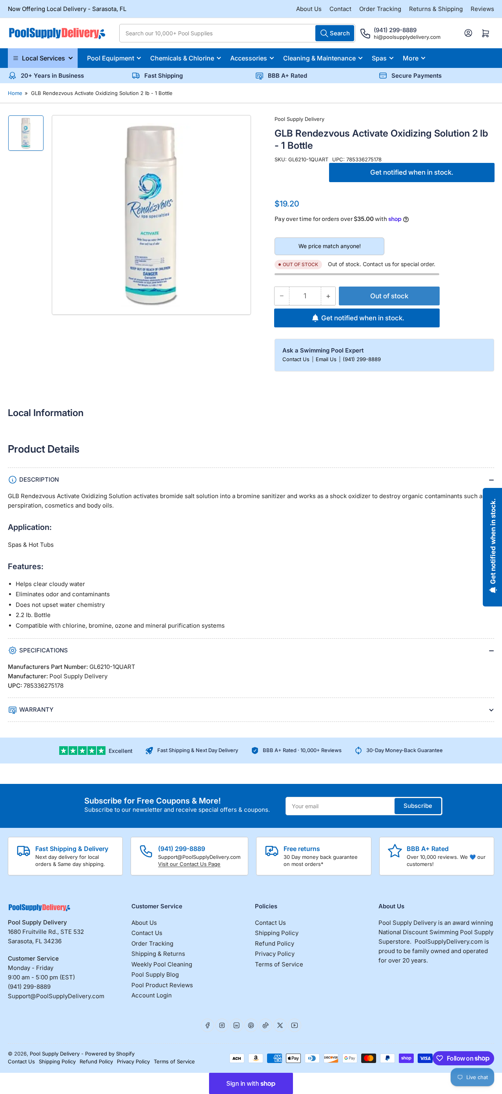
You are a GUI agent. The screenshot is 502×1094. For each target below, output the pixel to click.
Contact (340, 9)
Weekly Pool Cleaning (161, 964)
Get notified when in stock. (411, 172)
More (410, 58)
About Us (309, 9)
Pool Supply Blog (155, 974)
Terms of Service (279, 964)
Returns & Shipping (436, 9)
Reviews (482, 9)
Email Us (327, 359)
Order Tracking (380, 9)
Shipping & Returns (158, 953)
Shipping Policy (276, 933)
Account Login (151, 995)
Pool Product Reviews (162, 985)
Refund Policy (274, 943)
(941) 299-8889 (362, 359)
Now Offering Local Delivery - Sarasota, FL (67, 9)
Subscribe (418, 805)
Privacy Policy (275, 953)
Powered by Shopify (110, 1053)
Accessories (248, 58)
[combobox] (237, 33)
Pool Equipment (110, 58)
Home (15, 93)
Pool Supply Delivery (299, 119)
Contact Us (296, 359)
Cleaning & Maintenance (319, 58)
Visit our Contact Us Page (189, 864)
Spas (379, 58)
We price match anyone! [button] (329, 246)
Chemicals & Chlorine (182, 58)
